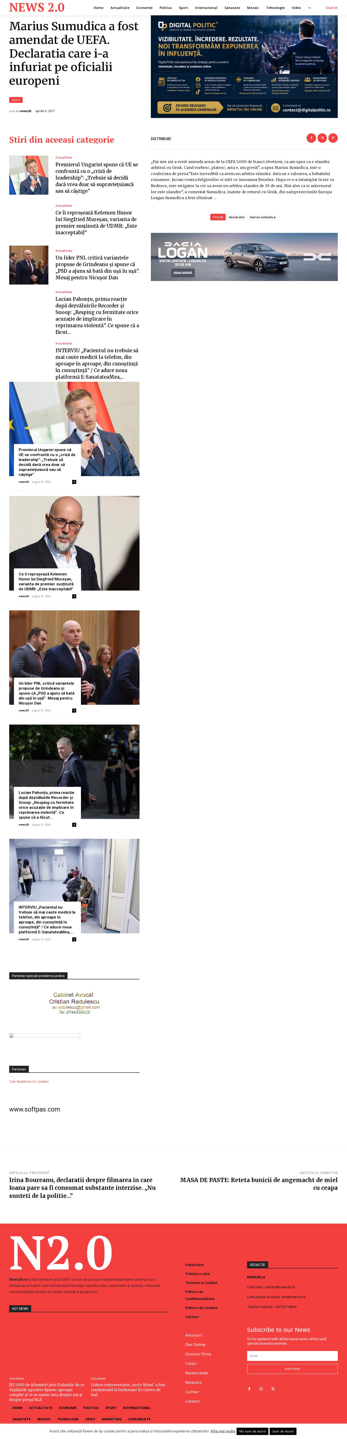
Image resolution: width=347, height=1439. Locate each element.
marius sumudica (262, 217)
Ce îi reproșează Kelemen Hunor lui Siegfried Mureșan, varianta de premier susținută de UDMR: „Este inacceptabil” (46, 581)
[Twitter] (322, 138)
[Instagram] (261, 1389)
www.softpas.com (34, 1109)
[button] (332, 8)
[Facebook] (311, 138)
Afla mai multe (223, 1431)
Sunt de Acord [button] (283, 1431)
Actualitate (63, 157)
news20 (25, 111)
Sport (16, 100)
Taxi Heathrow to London (29, 1081)
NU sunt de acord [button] (252, 1431)
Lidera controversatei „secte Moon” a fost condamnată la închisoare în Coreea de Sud (128, 1390)
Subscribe (292, 1369)
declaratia (237, 217)
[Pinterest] (333, 138)
